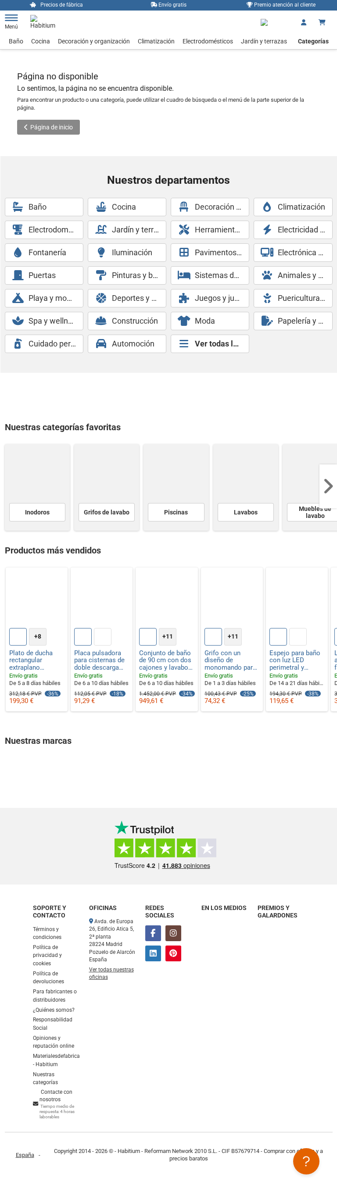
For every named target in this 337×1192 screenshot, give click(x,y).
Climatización (156, 41)
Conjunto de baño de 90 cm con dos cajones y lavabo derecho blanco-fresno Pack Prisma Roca (165, 660)
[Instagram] (173, 933)
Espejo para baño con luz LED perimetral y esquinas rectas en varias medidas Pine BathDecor (296, 660)
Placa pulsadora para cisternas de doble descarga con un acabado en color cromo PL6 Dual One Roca (99, 660)
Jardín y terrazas (264, 41)
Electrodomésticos (208, 41)
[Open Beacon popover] (306, 1161)
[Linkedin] (153, 953)
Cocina (40, 41)
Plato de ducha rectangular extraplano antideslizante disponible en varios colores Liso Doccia (31, 660)
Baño (16, 41)
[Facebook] (153, 933)
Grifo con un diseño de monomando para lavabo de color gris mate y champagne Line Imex (230, 660)
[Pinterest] (173, 953)
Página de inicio (51, 127)
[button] (328, 486)
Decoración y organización (94, 41)
